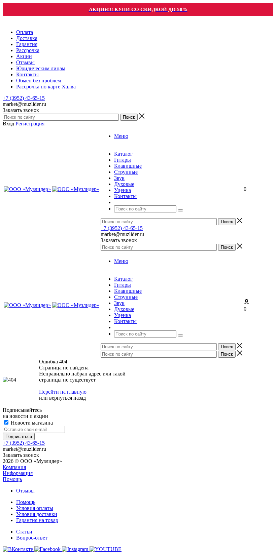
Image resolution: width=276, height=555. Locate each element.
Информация (18, 473)
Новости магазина (31, 423)
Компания (14, 467)
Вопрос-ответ (31, 538)
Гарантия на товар (37, 520)
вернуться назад (67, 398)
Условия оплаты (34, 508)
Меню (121, 136)
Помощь (12, 479)
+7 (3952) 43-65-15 (24, 98)
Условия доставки (36, 514)
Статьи (24, 531)
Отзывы (25, 490)
